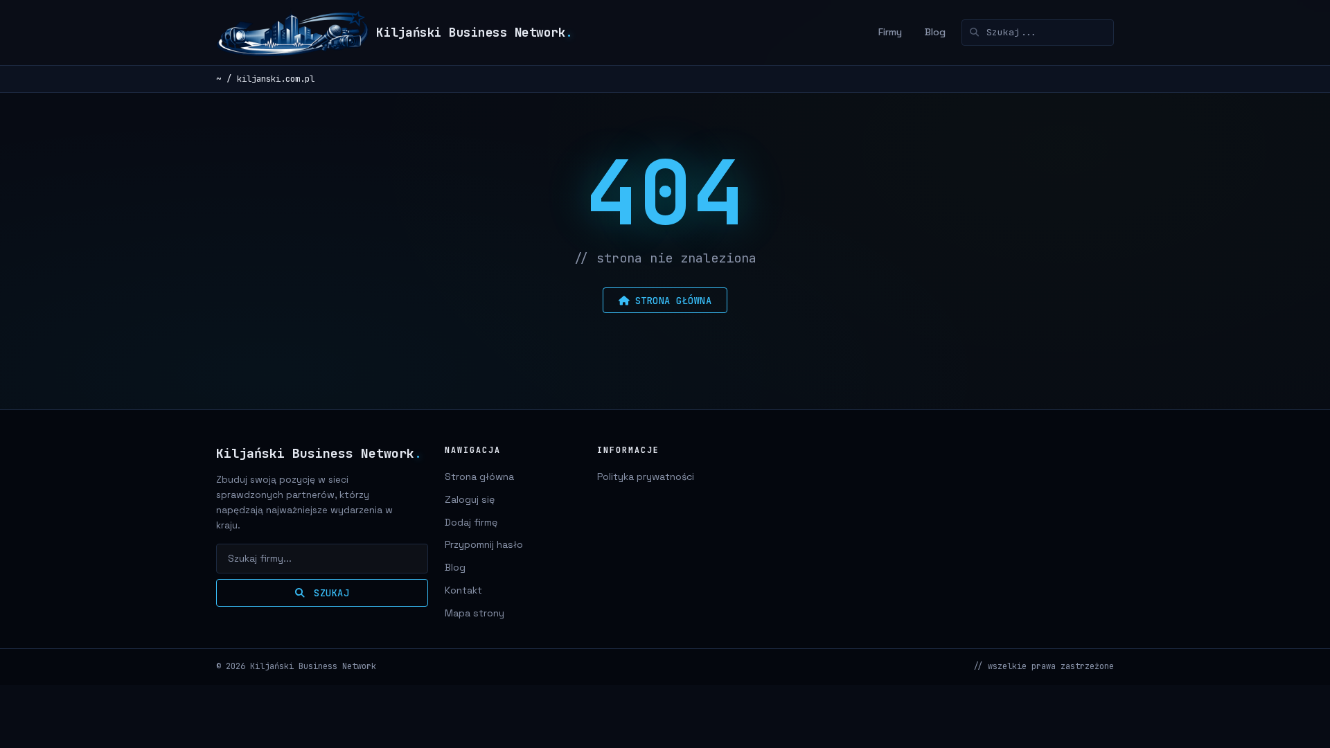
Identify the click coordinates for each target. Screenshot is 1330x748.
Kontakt (463, 590)
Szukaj (329, 593)
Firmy (890, 32)
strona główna (673, 300)
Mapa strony (474, 613)
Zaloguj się (470, 499)
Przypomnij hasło (484, 544)
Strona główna (479, 476)
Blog (935, 32)
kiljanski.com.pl (275, 78)
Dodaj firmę (471, 522)
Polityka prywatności (645, 476)
